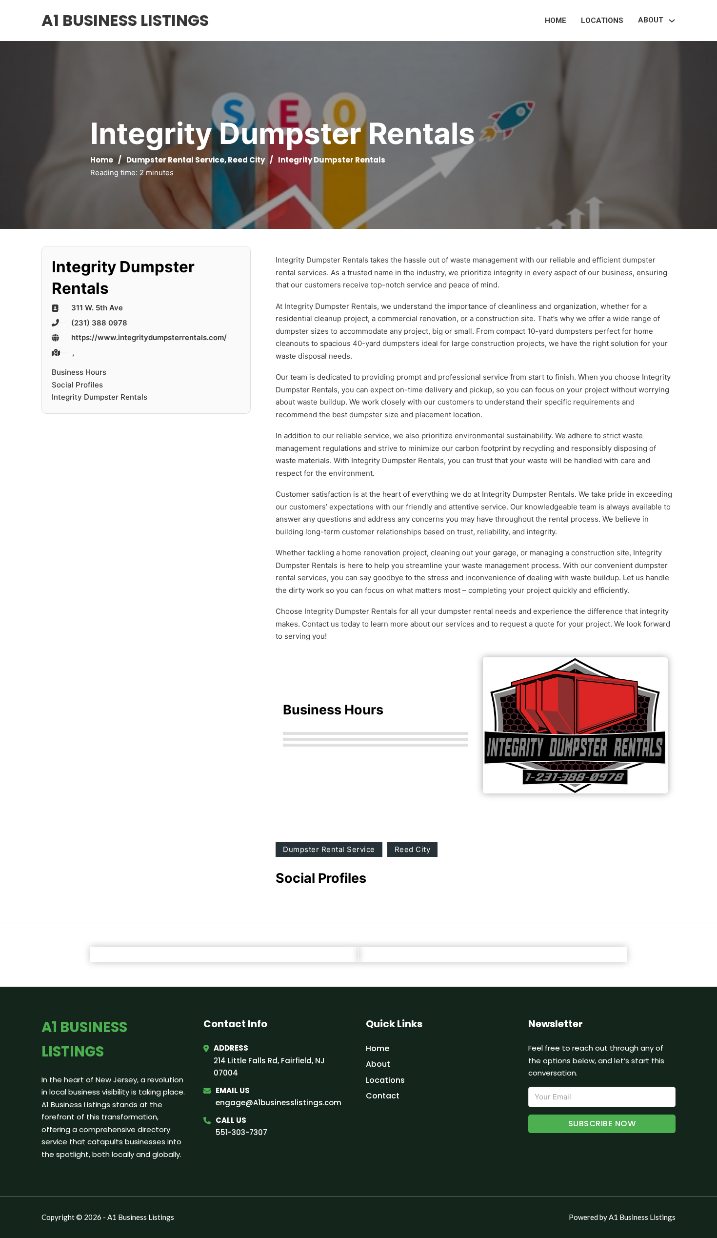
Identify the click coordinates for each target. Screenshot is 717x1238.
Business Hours (79, 372)
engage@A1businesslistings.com (278, 1102)
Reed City (246, 160)
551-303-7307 (241, 1132)
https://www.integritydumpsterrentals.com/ (149, 337)
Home (555, 20)
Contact (382, 1095)
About (378, 1064)
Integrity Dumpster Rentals (99, 397)
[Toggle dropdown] (672, 20)
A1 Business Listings (125, 20)
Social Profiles (77, 384)
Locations (602, 20)
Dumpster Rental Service (175, 160)
